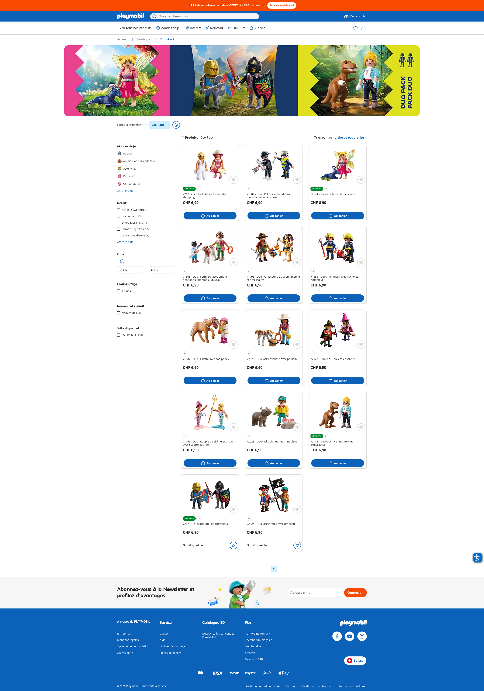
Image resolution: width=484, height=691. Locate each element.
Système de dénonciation (133, 646)
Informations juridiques (352, 686)
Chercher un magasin (258, 640)
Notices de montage (172, 646)
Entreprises (124, 633)
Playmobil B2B (254, 659)
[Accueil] (130, 16)
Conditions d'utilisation (316, 686)
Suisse (358, 661)
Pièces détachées (171, 653)
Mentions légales (128, 640)
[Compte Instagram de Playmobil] (362, 636)
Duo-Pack (157, 124)
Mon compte (358, 16)
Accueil (122, 39)
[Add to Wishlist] (233, 180)
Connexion (355, 593)
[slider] (122, 261)
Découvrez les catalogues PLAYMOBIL (218, 635)
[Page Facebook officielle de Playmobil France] (337, 636)
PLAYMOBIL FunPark (257, 633)
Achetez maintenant (282, 5)
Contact (164, 633)
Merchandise (253, 646)
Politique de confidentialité (263, 686)
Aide (162, 640)
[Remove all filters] (176, 125)
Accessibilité (125, 653)
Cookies (290, 686)
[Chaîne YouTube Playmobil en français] (349, 636)
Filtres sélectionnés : (130, 125)
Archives (250, 653)
